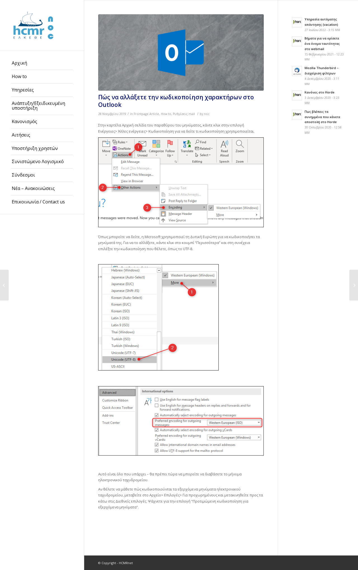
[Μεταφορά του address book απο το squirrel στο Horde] (4, 285)
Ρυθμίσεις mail (184, 114)
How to (166, 114)
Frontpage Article (146, 114)
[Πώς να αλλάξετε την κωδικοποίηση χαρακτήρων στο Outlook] (181, 52)
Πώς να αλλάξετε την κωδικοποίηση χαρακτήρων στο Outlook (176, 101)
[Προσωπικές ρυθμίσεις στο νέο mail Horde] (353, 285)
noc (206, 114)
